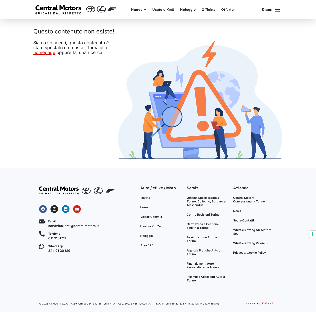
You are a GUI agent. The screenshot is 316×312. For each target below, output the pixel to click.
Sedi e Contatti (243, 220)
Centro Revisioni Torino (203, 214)
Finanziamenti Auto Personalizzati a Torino (203, 265)
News (237, 211)
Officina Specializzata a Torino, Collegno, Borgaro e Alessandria (206, 201)
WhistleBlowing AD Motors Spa (252, 231)
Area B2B (146, 245)
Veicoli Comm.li (151, 217)
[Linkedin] (65, 209)
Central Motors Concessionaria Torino (249, 199)
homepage (44, 52)
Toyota (145, 198)
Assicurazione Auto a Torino (202, 239)
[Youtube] (77, 209)
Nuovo (136, 10)
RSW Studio (268, 303)
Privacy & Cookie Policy (249, 252)
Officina (208, 10)
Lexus (144, 207)
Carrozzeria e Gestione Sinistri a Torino (203, 226)
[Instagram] (54, 209)
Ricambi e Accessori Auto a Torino (206, 278)
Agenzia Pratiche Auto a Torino (204, 252)
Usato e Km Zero (151, 226)
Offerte (227, 10)
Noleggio (188, 10)
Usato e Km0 (163, 10)
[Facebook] (43, 209)
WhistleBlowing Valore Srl (251, 243)
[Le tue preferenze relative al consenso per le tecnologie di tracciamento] (312, 234)
